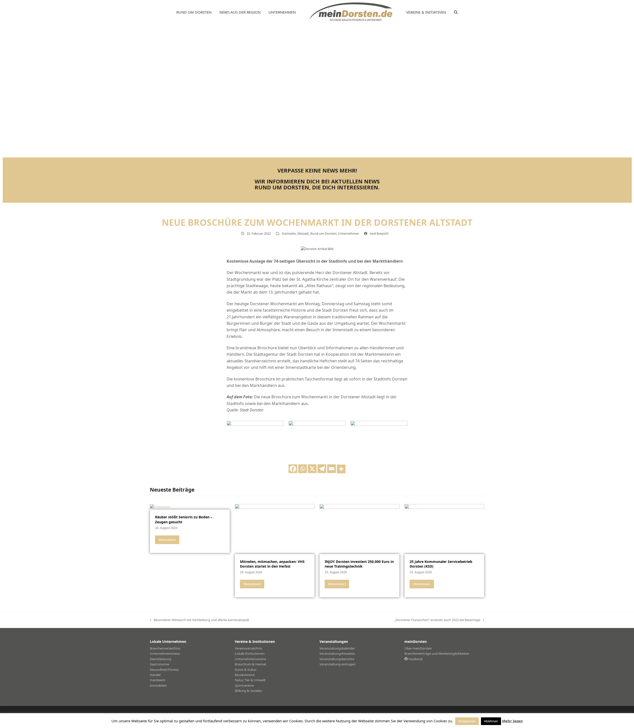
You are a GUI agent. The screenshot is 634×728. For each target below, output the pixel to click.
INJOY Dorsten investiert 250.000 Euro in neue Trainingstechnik (359, 564)
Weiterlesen (167, 539)
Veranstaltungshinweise (337, 653)
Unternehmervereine (250, 659)
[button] (456, 12)
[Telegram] (321, 468)
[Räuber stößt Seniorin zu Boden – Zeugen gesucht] (160, 506)
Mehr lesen (512, 720)
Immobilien (158, 685)
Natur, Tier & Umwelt (250, 680)
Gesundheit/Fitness (164, 669)
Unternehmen (348, 233)
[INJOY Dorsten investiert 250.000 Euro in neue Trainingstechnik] (359, 528)
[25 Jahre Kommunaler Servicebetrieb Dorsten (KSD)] (444, 528)
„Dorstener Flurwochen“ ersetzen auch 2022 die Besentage (437, 620)
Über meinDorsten (418, 648)
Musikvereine (245, 675)
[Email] (331, 468)
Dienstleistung (160, 659)
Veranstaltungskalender (337, 648)
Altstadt (303, 233)
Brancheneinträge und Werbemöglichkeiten (436, 653)
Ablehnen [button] (491, 721)
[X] (312, 468)
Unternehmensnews (165, 653)
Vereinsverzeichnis (248, 648)
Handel (155, 675)
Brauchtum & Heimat (250, 664)
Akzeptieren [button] (467, 721)
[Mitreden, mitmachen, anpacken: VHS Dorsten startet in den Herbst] (275, 528)
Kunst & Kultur (246, 669)
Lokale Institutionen (249, 653)
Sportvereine (244, 685)
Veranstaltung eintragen (337, 664)
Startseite (289, 233)
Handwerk (157, 680)
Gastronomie (159, 664)
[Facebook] (293, 468)
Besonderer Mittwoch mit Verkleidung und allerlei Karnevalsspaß (199, 620)
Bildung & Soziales (248, 690)
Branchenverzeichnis (165, 648)
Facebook (415, 659)
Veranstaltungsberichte (336, 659)
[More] (341, 469)
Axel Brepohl (379, 233)
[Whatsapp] (302, 468)
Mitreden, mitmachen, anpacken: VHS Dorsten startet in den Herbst (272, 564)
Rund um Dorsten (323, 233)
